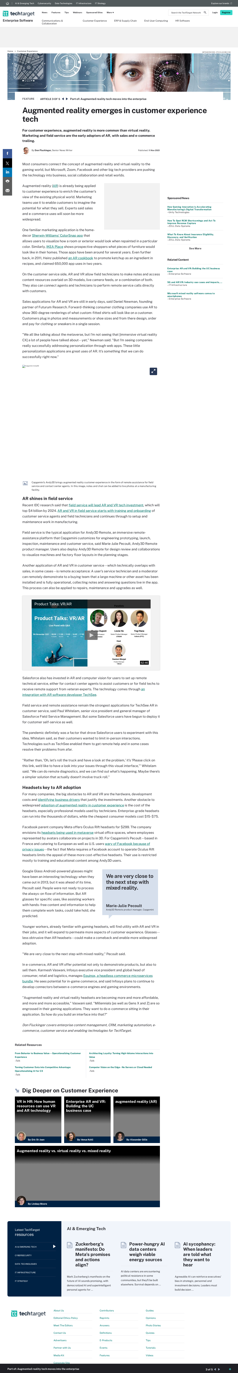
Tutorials (151, 1347)
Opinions (151, 1318)
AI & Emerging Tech (24, 3)
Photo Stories (153, 1325)
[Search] (205, 13)
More (109, 12)
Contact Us (60, 1333)
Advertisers (60, 1340)
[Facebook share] (7, 153)
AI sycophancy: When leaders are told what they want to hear (199, 1254)
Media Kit (59, 1355)
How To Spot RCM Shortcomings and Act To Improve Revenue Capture (191, 222)
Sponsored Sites (94, 12)
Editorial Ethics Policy (66, 1318)
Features (56, 12)
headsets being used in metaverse (67, 833)
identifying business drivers (59, 800)
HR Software (182, 20)
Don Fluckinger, (43, 150)
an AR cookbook (80, 258)
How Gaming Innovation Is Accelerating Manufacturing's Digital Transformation (189, 208)
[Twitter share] (7, 163)
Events (103, 1347)
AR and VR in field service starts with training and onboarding (104, 511)
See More (195, 248)
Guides (150, 1310)
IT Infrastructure (83, 3)
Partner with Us (62, 1347)
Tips (67, 12)
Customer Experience (95, 20)
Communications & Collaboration (52, 22)
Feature (28, 98)
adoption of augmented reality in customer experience (82, 805)
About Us (59, 1310)
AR (55, 186)
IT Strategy (100, 3)
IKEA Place (54, 247)
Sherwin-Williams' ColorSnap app (57, 235)
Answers (105, 1325)
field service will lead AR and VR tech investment (106, 505)
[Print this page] (7, 181)
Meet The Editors (63, 1325)
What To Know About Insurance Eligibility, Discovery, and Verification (190, 235)
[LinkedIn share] (7, 172)
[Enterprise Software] (19, 9)
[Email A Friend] (7, 191)
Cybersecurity (44, 3)
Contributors (107, 1310)
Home (10, 51)
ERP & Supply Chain (125, 20)
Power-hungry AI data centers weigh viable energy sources (147, 1251)
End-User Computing (156, 20)
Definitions (106, 1333)
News (44, 12)
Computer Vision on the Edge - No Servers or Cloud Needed (120, 1067)
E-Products (106, 1340)
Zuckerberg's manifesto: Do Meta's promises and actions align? (92, 1254)
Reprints (104, 1318)
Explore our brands (220, 3)
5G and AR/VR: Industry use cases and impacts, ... (194, 282)
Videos (149, 1355)
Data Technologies (63, 3)
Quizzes (150, 1333)
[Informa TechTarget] (7, 3)
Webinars (77, 12)
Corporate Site (62, 1362)
